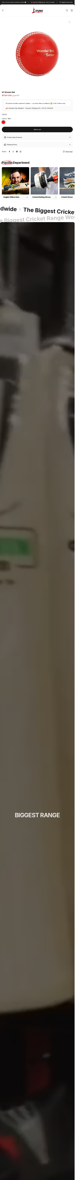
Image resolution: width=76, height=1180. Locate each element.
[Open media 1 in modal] (69, 22)
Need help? (69, 151)
